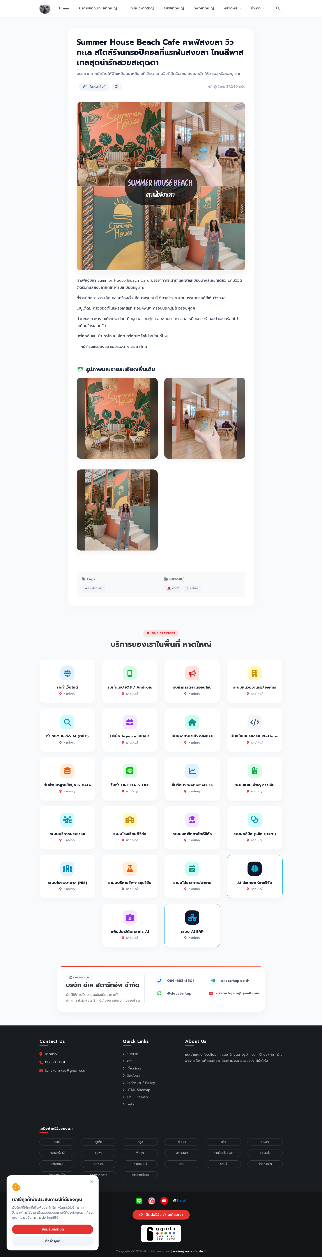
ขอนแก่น (265, 1153)
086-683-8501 (180, 980)
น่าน (181, 1164)
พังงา (182, 1142)
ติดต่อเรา (133, 1075)
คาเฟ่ (175, 588)
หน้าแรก (132, 1054)
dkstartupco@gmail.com (237, 993)
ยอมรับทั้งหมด (52, 1229)
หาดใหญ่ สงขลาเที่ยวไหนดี (190, 1251)
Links (130, 1104)
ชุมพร (98, 1153)
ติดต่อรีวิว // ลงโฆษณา (163, 1214)
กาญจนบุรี (140, 1164)
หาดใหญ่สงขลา (223, 1153)
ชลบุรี (223, 1164)
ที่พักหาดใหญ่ (204, 8)
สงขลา (193, 588)
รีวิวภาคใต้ (265, 1164)
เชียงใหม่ (57, 1164)
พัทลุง (140, 1153)
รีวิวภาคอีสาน (140, 1175)
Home (64, 8)
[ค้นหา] (278, 8)
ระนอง (265, 1142)
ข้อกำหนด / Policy (140, 1082)
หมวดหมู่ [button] (231, 8)
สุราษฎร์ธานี (57, 1153)
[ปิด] (92, 1182)
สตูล (140, 1142)
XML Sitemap (137, 1097)
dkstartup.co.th (235, 980)
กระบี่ (57, 1142)
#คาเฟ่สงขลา (93, 588)
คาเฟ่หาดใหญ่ (173, 8)
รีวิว (129, 1061)
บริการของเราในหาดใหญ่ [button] (98, 8)
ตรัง (223, 1142)
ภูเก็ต (98, 1142)
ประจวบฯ (182, 1153)
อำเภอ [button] (256, 8)
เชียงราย (98, 1164)
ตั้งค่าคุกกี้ (52, 1241)
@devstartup (179, 993)
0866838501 (55, 1062)
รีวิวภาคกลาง (98, 1175)
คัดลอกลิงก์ (96, 86)
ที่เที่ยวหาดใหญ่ (142, 8)
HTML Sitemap (138, 1089)
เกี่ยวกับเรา (134, 1068)
